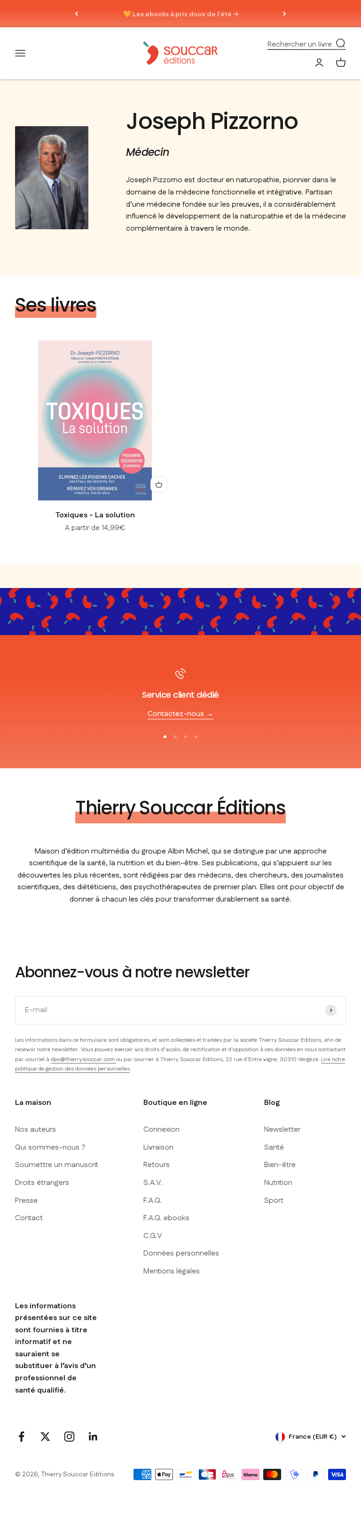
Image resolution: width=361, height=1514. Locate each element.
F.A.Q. (152, 1200)
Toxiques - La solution (95, 515)
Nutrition (278, 1182)
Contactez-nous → (180, 714)
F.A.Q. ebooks (166, 1218)
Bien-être (280, 1165)
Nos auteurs (35, 1129)
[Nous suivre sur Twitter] (45, 1436)
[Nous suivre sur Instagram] (69, 1436)
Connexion (161, 1129)
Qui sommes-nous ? (50, 1147)
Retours (156, 1165)
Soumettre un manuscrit (56, 1165)
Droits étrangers (42, 1182)
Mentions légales (171, 1271)
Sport (273, 1200)
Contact (29, 1218)
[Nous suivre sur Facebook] (21, 1436)
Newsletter (282, 1129)
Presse (26, 1200)
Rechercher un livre (299, 44)
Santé (274, 1147)
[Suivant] (284, 14)
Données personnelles (181, 1253)
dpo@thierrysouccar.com (83, 1059)
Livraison (158, 1147)
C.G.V (152, 1236)
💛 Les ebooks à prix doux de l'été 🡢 (180, 13)
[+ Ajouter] (158, 484)
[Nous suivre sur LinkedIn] (93, 1436)
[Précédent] (76, 14)
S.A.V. (153, 1182)
